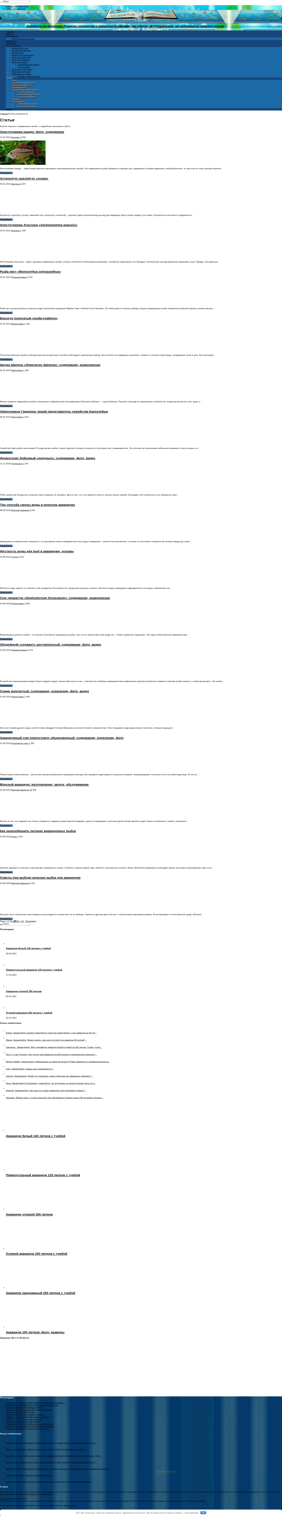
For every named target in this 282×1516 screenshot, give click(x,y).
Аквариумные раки (27, 97)
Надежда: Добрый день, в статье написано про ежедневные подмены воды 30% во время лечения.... (55, 1098)
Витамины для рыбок (22, 69)
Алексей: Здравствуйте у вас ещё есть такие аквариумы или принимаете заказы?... (46, 1090)
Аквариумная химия (21, 74)
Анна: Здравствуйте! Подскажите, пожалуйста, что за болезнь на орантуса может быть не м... (51, 1083)
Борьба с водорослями (29, 76)
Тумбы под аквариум (16, 9)
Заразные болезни (27, 107)
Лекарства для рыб (21, 71)
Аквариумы (11, 41)
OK (203, 1513)
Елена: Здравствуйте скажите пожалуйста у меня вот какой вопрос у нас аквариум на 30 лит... (51, 1033)
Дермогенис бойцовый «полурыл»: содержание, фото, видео (47, 458)
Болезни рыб (18, 102)
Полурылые (16, 463)
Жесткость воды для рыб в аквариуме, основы (37, 551)
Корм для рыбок (19, 62)
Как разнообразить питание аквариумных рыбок (38, 831)
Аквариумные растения (23, 83)
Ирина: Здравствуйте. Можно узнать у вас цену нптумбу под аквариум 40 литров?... (46, 1040)
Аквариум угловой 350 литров (24, 991)
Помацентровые (19, 650)
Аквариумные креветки (29, 95)
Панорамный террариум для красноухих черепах (30, 1426)
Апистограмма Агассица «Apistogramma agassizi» (38, 225)
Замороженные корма (28, 64)
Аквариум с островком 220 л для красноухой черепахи (32, 1405)
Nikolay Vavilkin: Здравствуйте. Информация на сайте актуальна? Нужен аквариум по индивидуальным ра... (58, 1061)
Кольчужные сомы (19, 743)
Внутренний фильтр (21, 50)
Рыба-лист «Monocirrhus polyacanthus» (30, 271)
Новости (10, 34)
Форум (9, 109)
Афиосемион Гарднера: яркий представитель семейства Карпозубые (54, 411)
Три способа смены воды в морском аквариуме (37, 504)
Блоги (14, 81)
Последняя (30, 921)
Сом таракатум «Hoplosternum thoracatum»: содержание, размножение (55, 598)
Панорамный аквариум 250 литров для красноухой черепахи (35, 1403)
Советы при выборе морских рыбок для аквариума (40, 877)
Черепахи (16, 100)
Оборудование (13, 46)
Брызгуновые (17, 324)
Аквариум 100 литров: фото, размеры (35, 1332)
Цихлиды (15, 137)
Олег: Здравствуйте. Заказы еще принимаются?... (30, 1069)
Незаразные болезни (28, 104)
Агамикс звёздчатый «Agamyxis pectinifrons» (27, 1428)
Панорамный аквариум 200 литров (23, 1421)
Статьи (9, 79)
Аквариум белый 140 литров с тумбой (28, 948)
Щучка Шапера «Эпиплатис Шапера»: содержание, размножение (50, 364)
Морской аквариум (20, 510)
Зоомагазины (12, 36)
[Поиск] (1, 2)
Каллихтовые (17, 603)
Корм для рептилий (21, 57)
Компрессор (18, 53)
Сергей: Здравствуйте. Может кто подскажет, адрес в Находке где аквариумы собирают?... (49, 1076)
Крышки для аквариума (17, 6)
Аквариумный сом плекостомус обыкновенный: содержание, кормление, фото (62, 737)
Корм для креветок (21, 60)
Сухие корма (24, 67)
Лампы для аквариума (22, 55)
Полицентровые (19, 277)
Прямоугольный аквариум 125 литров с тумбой (34, 970)
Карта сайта (70, 1505)
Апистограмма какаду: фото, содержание (32, 131)
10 (31, 790)
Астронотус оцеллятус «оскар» (24, 178)
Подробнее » (6, 173)
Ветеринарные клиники (23, 39)
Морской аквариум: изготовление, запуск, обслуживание (44, 784)
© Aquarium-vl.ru (8, 1498)
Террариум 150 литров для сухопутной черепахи (29, 1424)
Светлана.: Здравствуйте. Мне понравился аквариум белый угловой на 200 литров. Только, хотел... (54, 1047)
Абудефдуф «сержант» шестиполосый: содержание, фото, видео (50, 644)
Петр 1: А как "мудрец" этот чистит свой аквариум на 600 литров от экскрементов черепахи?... (51, 1054)
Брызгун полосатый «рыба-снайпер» (29, 318)
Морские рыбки (19, 88)
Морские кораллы (26, 93)
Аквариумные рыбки (21, 86)
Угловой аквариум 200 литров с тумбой (29, 1013)
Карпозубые (17, 370)
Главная (10, 31)
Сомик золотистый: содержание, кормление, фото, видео (44, 691)
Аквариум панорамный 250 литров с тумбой (40, 1293)
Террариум (11, 43)
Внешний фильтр (20, 48)
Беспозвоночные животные (25, 90)
